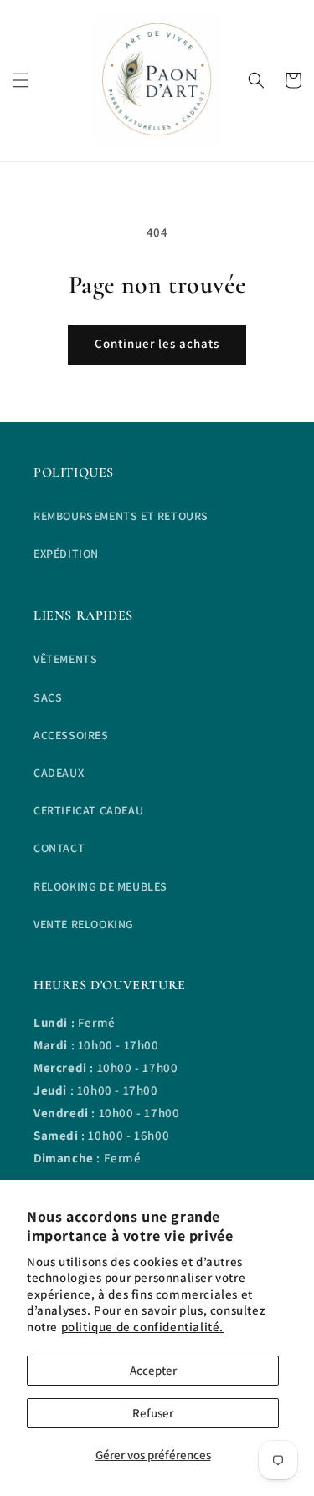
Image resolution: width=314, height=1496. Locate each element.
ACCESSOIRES (71, 735)
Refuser (152, 1413)
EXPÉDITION (66, 553)
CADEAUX (58, 772)
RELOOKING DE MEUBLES (100, 886)
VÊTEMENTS (65, 658)
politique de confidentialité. (142, 1327)
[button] (21, 80)
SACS (47, 697)
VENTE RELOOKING (83, 924)
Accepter (153, 1370)
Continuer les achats (157, 343)
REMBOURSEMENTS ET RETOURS (120, 515)
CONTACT (59, 847)
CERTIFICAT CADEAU (88, 810)
